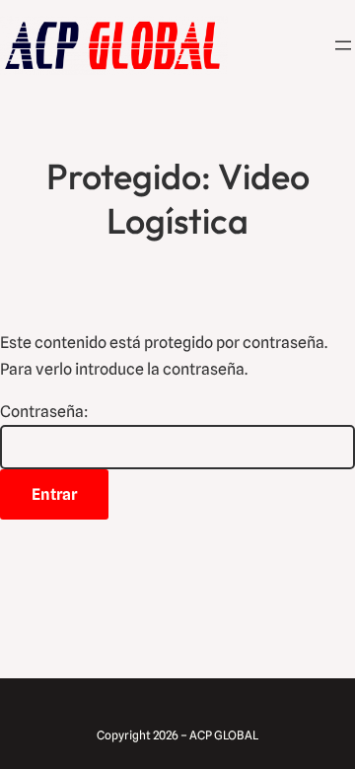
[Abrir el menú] (343, 45)
